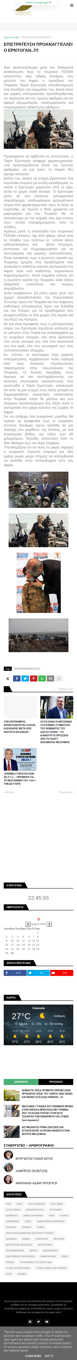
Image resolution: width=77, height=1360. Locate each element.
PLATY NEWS (57, 1203)
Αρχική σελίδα (11, 37)
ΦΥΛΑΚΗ (22, 1273)
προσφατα (56, 1082)
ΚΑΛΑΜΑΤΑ (11, 1238)
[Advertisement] (38, 838)
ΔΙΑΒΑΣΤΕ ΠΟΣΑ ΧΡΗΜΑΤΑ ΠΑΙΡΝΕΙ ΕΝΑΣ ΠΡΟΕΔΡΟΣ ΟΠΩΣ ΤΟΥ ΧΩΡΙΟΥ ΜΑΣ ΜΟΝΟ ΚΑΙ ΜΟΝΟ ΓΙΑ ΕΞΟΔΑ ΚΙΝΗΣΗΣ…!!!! (47, 1094)
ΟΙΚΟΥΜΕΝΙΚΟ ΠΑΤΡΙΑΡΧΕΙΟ (20, 1256)
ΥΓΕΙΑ (9, 1273)
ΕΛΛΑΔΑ (64, 1215)
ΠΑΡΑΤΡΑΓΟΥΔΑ (48, 1256)
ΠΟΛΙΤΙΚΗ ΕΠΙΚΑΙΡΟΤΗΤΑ (36, 37)
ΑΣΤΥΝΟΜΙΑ (55, 1209)
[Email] (50, 678)
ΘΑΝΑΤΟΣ (11, 1227)
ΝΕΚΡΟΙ (33, 1250)
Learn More (33, 1356)
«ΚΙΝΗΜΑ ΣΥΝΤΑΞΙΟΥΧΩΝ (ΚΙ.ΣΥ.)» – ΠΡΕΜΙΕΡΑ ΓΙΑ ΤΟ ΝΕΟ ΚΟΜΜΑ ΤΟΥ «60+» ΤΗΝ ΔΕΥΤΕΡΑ (20, 779)
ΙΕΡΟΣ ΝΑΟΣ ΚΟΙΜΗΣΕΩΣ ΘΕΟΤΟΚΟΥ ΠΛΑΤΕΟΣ (30, 1233)
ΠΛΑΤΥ (64, 1256)
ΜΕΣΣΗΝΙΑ (59, 1238)
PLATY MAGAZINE (36, 1203)
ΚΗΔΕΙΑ (26, 1238)
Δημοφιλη (21, 1082)
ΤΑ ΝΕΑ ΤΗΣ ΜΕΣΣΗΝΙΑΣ (18, 1268)
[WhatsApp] (42, 678)
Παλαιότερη (65, 792)
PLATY (19, 1203)
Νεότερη (10, 792)
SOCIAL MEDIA (13, 1209)
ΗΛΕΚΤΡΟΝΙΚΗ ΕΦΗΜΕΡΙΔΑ (50, 1221)
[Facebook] (17, 678)
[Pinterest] (33, 678)
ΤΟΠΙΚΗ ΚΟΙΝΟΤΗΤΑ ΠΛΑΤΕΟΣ (51, 1268)
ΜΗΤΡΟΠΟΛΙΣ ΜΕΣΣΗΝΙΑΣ (19, 1244)
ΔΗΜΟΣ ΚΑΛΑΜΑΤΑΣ (33, 1215)
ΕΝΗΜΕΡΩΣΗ (12, 1221)
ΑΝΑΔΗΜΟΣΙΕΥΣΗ (35, 1209)
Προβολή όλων (65, 689)
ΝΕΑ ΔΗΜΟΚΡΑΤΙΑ (15, 1250)
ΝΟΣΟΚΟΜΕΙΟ (50, 1250)
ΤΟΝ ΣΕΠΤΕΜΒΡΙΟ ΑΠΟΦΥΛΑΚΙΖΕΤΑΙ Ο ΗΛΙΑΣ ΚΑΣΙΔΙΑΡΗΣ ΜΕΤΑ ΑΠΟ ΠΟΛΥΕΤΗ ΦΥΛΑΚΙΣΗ (20, 727)
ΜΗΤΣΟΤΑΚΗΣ (45, 1244)
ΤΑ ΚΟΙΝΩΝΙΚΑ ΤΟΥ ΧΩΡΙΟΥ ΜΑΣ (36, 1262)
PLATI (8, 1203)
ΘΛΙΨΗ (40, 1227)
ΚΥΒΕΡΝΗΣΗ (42, 1238)
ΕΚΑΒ (51, 1215)
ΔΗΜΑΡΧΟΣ (12, 1215)
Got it (49, 1356)
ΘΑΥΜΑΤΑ (26, 1227)
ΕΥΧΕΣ (28, 1221)
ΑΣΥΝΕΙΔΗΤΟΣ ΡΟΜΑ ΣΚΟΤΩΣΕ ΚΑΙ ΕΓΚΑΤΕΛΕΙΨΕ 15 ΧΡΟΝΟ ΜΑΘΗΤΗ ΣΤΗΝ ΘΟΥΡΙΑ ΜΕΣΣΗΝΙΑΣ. (46, 1131)
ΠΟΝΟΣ (10, 1262)
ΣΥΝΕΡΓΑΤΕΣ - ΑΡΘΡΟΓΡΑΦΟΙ (29, 1145)
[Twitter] (25, 678)
